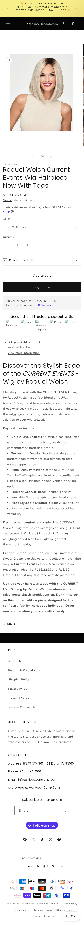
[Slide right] (50, 156)
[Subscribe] (65, 810)
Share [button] (11, 624)
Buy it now (42, 287)
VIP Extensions (25, 903)
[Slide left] (33, 156)
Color (6, 219)
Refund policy (69, 903)
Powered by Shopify (46, 903)
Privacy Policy (17, 689)
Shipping (7, 200)
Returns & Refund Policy (25, 670)
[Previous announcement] (7, 8)
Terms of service (43, 910)
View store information (24, 353)
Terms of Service (19, 698)
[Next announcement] (76, 8)
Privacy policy (22, 910)
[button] (8, 23)
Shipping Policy (19, 680)
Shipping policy (65, 910)
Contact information (44, 916)
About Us (14, 661)
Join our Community (22, 707)
